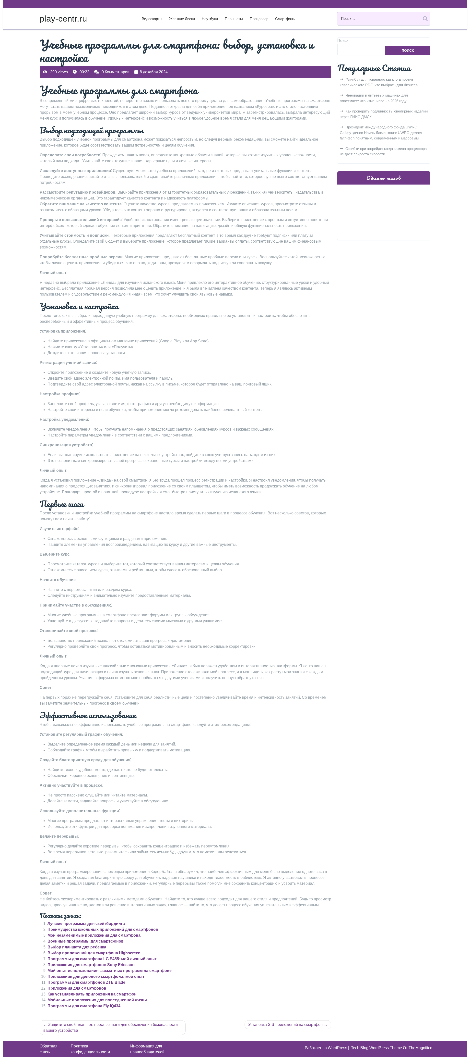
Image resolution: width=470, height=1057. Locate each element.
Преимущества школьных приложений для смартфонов (102, 929)
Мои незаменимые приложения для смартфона (94, 935)
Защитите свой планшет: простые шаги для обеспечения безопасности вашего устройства (110, 1027)
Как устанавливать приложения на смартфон (92, 994)
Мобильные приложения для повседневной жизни (97, 1000)
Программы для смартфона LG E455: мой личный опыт (102, 959)
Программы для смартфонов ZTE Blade (86, 982)
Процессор (259, 19)
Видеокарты (152, 19)
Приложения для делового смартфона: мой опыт (95, 976)
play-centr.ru (63, 18)
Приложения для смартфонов (76, 988)
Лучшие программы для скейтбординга (86, 923)
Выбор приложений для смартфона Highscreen (94, 953)
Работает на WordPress (326, 1048)
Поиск (342, 40)
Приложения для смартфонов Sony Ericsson (91, 965)
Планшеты (234, 19)
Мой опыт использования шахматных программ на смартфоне (109, 971)
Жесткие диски (182, 19)
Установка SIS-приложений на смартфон (285, 1024)
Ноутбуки (210, 19)
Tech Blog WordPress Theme (377, 1048)
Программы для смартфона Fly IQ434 (83, 1006)
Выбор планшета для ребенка (76, 947)
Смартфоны (285, 19)
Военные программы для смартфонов (85, 941)
